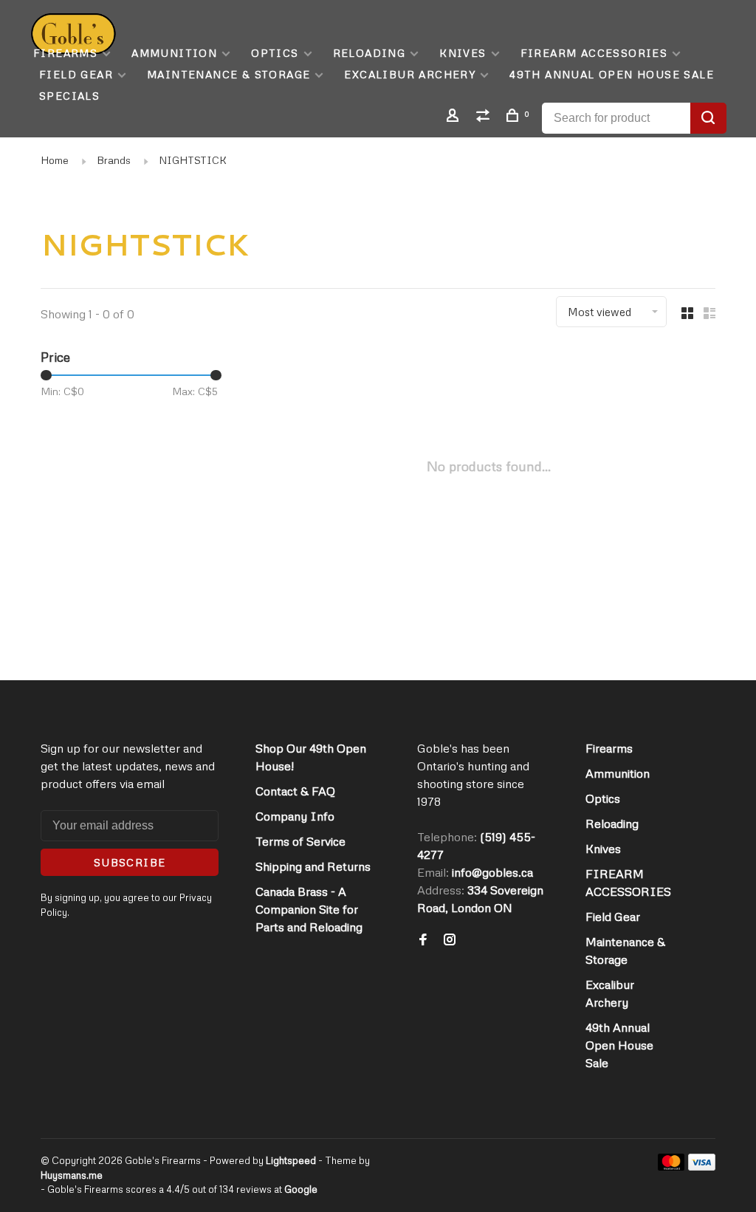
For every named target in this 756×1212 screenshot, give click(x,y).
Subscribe (130, 862)
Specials (69, 95)
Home (55, 160)
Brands (114, 160)
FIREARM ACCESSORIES (594, 53)
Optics (274, 53)
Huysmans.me (72, 1175)
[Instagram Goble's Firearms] (450, 940)
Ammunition (174, 53)
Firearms (65, 53)
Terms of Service (300, 841)
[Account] (455, 117)
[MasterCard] (671, 1166)
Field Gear (76, 74)
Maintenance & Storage (228, 74)
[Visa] (701, 1166)
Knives (462, 53)
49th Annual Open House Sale (611, 74)
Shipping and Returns (313, 866)
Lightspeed (291, 1160)
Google (300, 1189)
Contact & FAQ (295, 791)
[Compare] (485, 117)
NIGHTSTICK (193, 160)
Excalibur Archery (409, 74)
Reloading (369, 53)
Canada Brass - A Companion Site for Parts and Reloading (308, 909)
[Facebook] (423, 940)
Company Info (294, 816)
